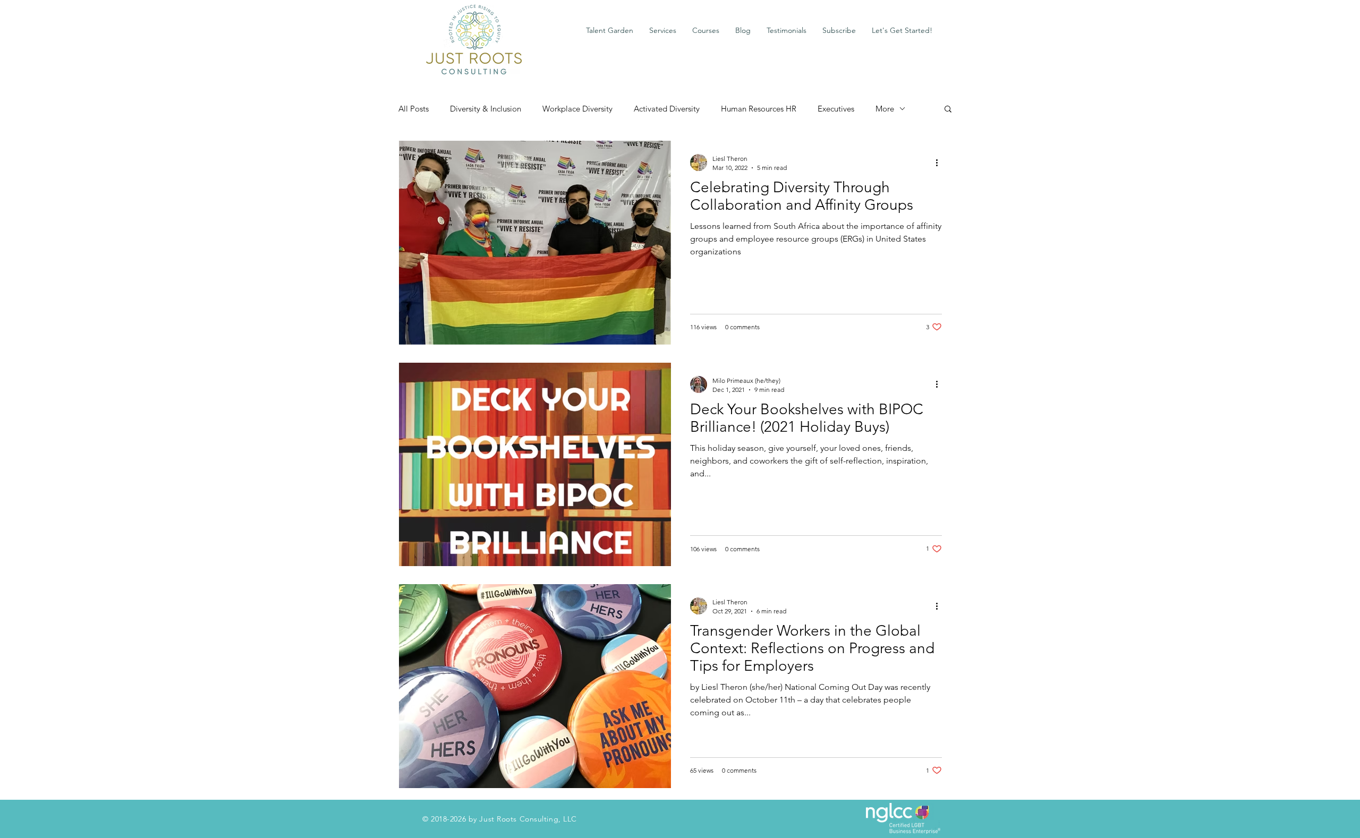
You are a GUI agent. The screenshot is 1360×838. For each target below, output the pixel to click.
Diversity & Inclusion (485, 109)
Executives (836, 109)
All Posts (413, 109)
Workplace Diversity (577, 109)
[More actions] (940, 162)
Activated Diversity (667, 109)
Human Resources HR (758, 109)
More (885, 109)
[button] (662, 30)
